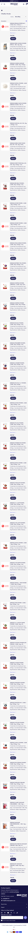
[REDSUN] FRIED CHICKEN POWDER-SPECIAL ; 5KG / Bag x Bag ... (18, 44)
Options (13, 38)
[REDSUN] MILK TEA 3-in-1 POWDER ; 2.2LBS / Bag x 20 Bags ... (18, 383)
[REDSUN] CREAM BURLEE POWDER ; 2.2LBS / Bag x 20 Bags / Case (18, 244)
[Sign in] (23, 4)
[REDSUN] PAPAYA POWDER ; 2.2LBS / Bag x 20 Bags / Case (18, 463)
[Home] (1, 10)
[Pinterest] (4, 912)
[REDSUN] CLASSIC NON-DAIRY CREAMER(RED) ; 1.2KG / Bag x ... (17, 803)
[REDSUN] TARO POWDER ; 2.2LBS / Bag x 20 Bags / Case (18, 603)
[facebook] (11, 912)
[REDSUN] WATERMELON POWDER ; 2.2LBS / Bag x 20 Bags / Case (18, 443)
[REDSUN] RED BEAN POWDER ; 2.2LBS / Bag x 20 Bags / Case (17, 184)
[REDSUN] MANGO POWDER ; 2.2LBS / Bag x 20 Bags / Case (18, 403)
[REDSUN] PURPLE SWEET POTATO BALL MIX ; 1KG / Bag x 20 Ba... (17, 144)
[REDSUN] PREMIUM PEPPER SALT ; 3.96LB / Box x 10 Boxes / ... (17, 24)
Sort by (12, 16)
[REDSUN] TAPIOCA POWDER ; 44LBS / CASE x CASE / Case (18, 84)
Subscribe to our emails (6, 915)
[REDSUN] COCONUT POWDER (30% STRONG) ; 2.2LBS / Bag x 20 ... (18, 643)
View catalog (2, 4)
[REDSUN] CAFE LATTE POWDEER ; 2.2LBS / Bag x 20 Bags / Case (17, 523)
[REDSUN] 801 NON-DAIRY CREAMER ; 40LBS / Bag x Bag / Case (17, 865)
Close (14, 904)
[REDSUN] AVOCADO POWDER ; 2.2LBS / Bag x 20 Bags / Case (17, 723)
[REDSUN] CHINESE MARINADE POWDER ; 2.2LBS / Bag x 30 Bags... (18, 64)
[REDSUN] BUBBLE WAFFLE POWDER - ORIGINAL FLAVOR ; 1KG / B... (18, 104)
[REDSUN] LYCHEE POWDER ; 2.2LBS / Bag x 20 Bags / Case (18, 204)
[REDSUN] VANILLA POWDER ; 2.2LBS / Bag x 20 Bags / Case (18, 743)
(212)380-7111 (6, 898)
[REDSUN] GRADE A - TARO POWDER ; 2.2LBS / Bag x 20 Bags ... (18, 583)
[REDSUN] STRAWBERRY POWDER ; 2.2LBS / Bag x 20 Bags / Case (18, 343)
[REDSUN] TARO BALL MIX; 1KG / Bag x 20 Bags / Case (18, 124)
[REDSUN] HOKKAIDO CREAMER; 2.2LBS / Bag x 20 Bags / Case (17, 783)
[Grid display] (26, 21)
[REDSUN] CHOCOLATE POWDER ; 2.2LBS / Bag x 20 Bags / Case (17, 483)
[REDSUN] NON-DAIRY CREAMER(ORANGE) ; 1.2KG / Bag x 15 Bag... (18, 824)
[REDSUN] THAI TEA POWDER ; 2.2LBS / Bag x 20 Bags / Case (17, 423)
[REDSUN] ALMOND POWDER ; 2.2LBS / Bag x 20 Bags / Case (17, 663)
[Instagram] (1, 912)
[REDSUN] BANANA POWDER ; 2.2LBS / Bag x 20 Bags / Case (17, 323)
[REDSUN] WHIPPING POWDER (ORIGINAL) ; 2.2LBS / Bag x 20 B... (18, 283)
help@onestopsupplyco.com (9, 900)
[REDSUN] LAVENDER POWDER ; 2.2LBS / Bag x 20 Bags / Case (17, 363)
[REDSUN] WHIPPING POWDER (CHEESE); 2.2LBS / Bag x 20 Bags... (18, 303)
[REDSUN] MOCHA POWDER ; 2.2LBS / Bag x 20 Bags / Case (18, 543)
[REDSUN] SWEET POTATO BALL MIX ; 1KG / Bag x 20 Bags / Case (18, 164)
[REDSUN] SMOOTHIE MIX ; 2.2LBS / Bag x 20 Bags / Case (18, 703)
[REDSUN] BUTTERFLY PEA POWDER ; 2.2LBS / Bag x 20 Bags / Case (18, 263)
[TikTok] (17, 912)
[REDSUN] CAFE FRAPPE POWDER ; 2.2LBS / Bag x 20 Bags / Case (18, 563)
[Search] (4, 4)
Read (12, 33)
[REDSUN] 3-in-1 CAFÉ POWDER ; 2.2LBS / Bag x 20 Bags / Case (17, 503)
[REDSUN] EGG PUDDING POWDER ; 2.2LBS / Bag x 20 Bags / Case (18, 763)
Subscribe (25, 917)
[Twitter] (14, 912)
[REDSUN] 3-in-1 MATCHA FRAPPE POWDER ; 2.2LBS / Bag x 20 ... (17, 623)
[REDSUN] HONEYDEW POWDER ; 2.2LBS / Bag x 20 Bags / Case (17, 683)
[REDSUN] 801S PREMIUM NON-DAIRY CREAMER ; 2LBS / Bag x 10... (18, 844)
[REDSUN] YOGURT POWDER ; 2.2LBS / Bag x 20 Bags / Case (18, 223)
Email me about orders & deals (9, 920)
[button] (1, 1)
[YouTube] (8, 912)
